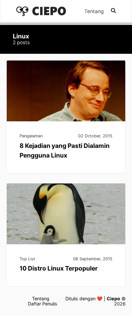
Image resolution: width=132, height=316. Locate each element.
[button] (113, 11)
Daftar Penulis (42, 303)
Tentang (94, 11)
